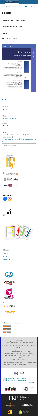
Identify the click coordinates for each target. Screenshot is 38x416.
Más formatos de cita (9, 145)
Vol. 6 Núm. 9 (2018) (22, 7)
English (5, 253)
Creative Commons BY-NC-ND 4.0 (23, 365)
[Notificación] (4, 215)
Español (5, 256)
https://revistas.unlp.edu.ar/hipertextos (19, 342)
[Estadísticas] (9, 215)
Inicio (3, 7)
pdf (5, 99)
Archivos (10, 7)
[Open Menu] (2, 2)
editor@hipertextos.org (19, 359)
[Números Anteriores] (18, 241)
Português (6, 259)
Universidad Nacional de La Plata (19, 351)
